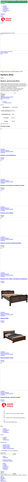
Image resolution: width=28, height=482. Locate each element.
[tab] (15, 101)
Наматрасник (6, 439)
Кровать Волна (6, 447)
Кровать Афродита (5, 51)
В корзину (3, 94)
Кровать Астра (6, 446)
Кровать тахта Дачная (7, 213)
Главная (2, 33)
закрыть (2, 472)
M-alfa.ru (6, 450)
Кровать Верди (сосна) (7, 357)
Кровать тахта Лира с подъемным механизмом (14, 278)
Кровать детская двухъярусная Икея (11, 243)
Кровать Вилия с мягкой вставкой (10, 397)
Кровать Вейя (4, 318)
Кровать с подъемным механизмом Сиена (12, 185)
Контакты (5, 431)
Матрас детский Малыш (8, 448)
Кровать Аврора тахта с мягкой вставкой (10, 71)
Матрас (4, 438)
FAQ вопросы (6, 429)
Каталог (5, 428)
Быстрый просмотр (5, 150)
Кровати (6, 33)
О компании (6, 432)
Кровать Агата (6, 444)
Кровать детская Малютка (8, 155)
